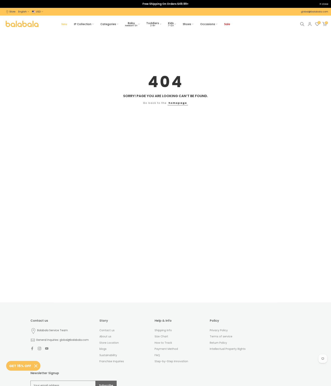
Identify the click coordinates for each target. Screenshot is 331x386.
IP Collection (82, 24)
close (8, 4)
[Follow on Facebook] (32, 348)
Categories (108, 24)
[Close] (35, 365)
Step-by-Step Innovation (171, 361)
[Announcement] (165, 4)
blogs (103, 349)
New (64, 24)
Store (12, 11)
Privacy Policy (219, 330)
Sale (227, 24)
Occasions (207, 24)
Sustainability (108, 355)
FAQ (157, 355)
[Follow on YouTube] (46, 348)
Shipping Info (163, 330)
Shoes (187, 24)
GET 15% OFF (20, 365)
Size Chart (161, 336)
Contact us (107, 330)
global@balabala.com (314, 11)
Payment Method (166, 349)
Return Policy (218, 343)
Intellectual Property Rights (228, 349)
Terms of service (221, 336)
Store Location (109, 343)
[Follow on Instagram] (39, 348)
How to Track (163, 343)
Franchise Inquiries (111, 361)
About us (105, 336)
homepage (178, 103)
